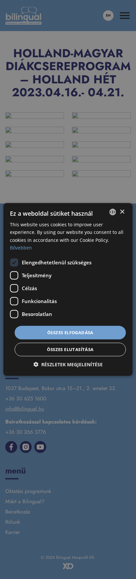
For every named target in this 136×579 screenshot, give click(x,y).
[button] (68, 364)
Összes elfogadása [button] (70, 332)
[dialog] (68, 289)
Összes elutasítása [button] (70, 349)
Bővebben (21, 247)
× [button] (121, 211)
